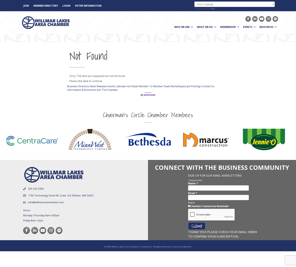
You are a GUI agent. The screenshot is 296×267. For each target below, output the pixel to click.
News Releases (98, 86)
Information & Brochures (81, 90)
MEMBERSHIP (228, 27)
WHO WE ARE (182, 27)
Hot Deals (132, 86)
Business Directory (78, 86)
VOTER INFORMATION (88, 5)
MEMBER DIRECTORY (45, 5)
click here (83, 81)
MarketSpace (178, 86)
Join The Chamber (107, 90)
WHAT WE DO (205, 27)
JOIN (26, 5)
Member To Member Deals (154, 86)
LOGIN (66, 5)
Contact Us (208, 86)
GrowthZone (185, 246)
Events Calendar (116, 86)
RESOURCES (266, 27)
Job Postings (194, 86)
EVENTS (247, 27)
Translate (221, 8)
